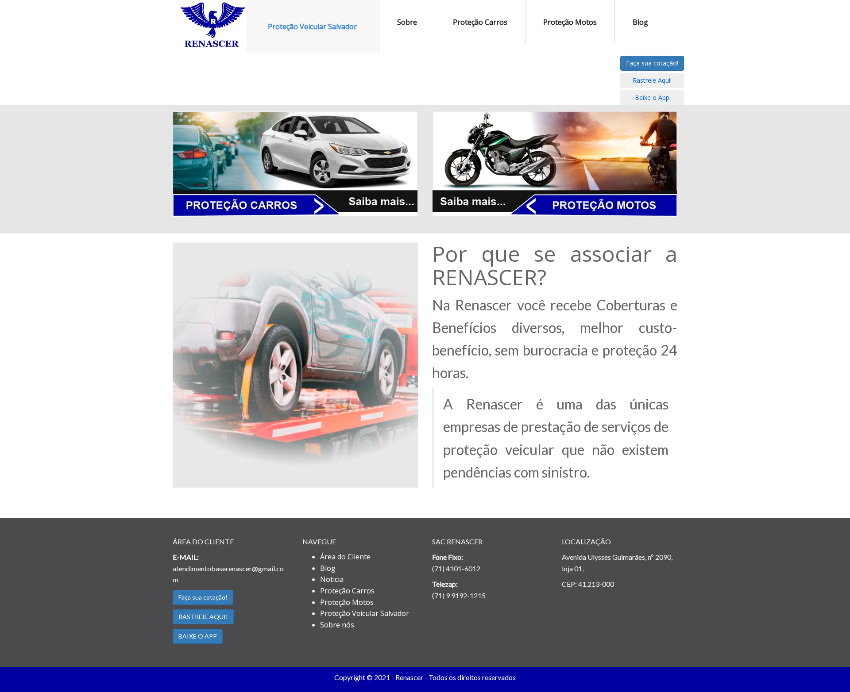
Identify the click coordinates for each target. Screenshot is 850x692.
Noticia (332, 579)
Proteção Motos (570, 22)
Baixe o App (652, 97)
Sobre (407, 22)
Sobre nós (337, 625)
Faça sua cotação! (652, 63)
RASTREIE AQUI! (203, 616)
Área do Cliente (345, 557)
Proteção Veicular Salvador (312, 26)
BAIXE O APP (197, 636)
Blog (640, 22)
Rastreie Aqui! (652, 80)
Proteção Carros (480, 22)
